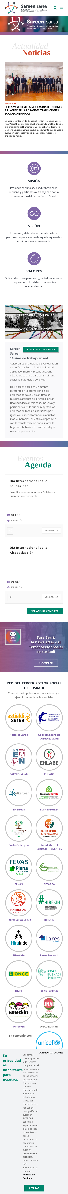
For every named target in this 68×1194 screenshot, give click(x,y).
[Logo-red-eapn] (19, 745)
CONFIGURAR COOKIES (51, 1052)
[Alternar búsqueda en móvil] (55, 7)
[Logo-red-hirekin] (49, 891)
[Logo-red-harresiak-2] (19, 891)
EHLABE (49, 774)
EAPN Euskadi (19, 774)
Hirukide (19, 955)
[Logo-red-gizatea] (49, 856)
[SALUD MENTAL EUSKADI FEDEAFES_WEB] (49, 816)
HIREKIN (49, 920)
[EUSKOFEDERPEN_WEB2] (19, 816)
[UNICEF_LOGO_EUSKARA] (49, 1033)
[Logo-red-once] (19, 962)
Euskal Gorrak (49, 809)
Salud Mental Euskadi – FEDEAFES (49, 846)
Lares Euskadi (49, 955)
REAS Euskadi (49, 991)
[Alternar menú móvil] (61, 7)
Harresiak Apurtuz (19, 920)
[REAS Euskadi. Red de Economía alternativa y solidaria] (49, 962)
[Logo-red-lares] (49, 927)
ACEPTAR (34, 1188)
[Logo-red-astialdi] (19, 706)
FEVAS (19, 884)
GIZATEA (49, 884)
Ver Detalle (51, 530)
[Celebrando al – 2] (34, 306)
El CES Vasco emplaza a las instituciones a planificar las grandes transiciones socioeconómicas (33, 110)
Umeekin (19, 1026)
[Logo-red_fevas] (19, 856)
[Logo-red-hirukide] (19, 927)
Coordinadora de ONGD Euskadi (49, 736)
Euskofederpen (19, 845)
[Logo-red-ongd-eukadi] (49, 706)
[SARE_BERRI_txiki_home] (13, 630)
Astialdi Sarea (19, 735)
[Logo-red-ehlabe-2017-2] (49, 745)
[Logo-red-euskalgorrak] (49, 781)
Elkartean (18, 809)
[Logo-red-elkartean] (19, 781)
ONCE (18, 991)
